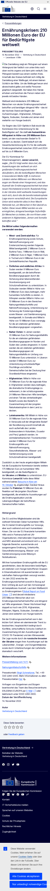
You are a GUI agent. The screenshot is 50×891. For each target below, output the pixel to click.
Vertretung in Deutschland (14, 711)
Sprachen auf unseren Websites (17, 810)
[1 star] (5, 727)
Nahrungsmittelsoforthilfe (14, 667)
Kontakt (6, 799)
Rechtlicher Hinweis (11, 826)
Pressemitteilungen (13, 23)
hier (20, 679)
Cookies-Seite (25, 856)
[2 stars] (7, 727)
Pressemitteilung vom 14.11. (15, 662)
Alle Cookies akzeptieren (25, 876)
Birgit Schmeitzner (25, 672)
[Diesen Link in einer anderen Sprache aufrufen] (15, 485)
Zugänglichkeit (9, 831)
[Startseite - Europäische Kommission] (8, 8)
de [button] (32, 9)
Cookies (6, 815)
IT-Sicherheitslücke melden (15, 805)
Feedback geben (16, 734)
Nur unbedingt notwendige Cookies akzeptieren (29, 884)
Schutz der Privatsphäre (13, 821)
